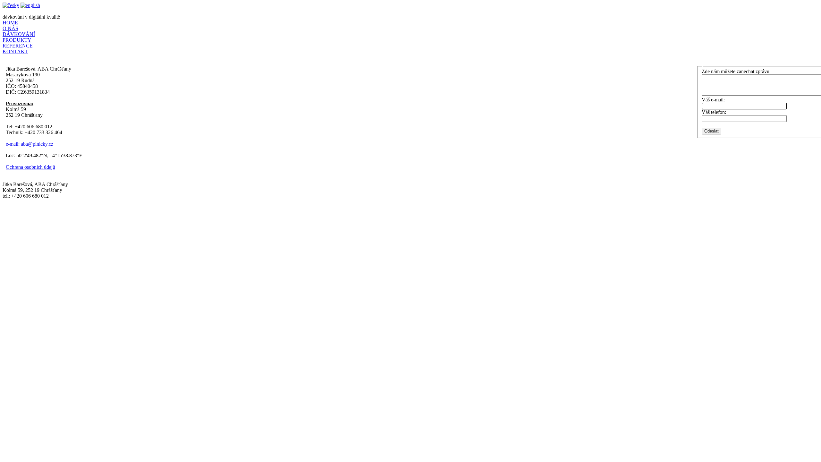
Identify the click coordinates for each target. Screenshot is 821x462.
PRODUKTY (17, 40)
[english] (30, 5)
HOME (10, 22)
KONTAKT (15, 51)
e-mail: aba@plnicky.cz (29, 144)
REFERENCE (18, 45)
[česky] (11, 5)
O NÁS (10, 28)
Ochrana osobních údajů (30, 167)
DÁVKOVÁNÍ (19, 34)
